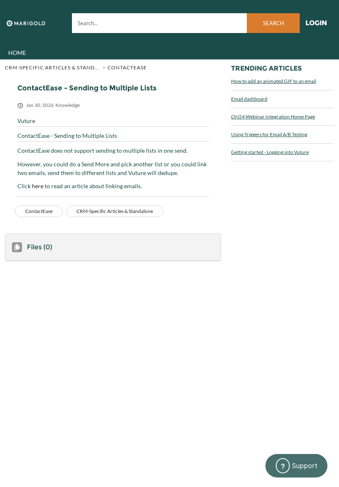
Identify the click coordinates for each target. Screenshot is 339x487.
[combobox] (186, 23)
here (37, 185)
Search (273, 23)
